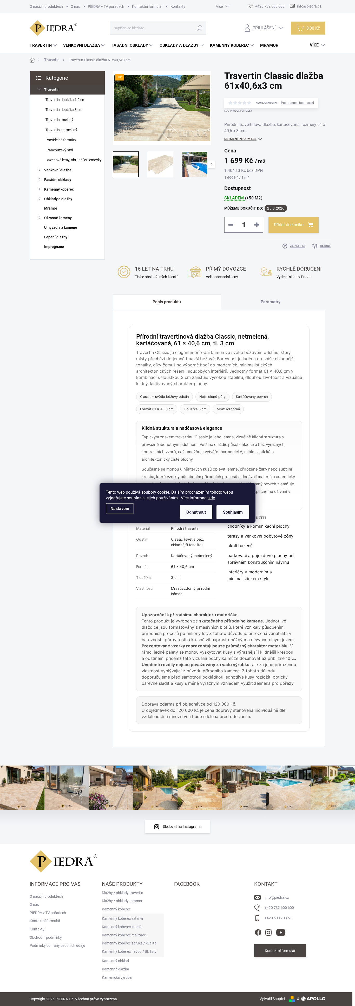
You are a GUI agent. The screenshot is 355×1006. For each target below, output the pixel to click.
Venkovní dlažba (57, 170)
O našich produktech (46, 6)
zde (211, 497)
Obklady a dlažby (58, 199)
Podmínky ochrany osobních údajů (57, 945)
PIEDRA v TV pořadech (106, 6)
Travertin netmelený (61, 130)
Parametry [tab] (270, 301)
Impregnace (54, 247)
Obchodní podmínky (46, 937)
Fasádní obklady (57, 180)
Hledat (199, 28)
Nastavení (119, 508)
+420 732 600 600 (279, 908)
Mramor (50, 208)
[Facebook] (258, 931)
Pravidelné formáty (60, 140)
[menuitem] (44, 45)
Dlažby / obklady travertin (122, 893)
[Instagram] (268, 931)
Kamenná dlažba (115, 969)
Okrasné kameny (58, 218)
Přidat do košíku (289, 224)
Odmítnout (196, 512)
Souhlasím (233, 512)
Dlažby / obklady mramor (122, 901)
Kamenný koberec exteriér (122, 918)
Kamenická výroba (117, 977)
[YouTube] (281, 931)
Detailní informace (240, 139)
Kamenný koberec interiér (122, 927)
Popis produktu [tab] (167, 301)
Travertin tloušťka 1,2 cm (65, 100)
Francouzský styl (59, 150)
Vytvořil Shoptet (272, 999)
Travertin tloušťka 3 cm (63, 110)
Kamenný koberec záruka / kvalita (129, 943)
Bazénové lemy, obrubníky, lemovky (73, 160)
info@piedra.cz (277, 897)
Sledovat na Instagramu (182, 826)
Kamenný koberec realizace (124, 935)
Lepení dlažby (55, 237)
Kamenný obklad (115, 961)
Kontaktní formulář (147, 6)
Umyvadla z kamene (60, 227)
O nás (75, 6)
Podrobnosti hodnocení (297, 103)
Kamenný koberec (59, 189)
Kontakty (177, 6)
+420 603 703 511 (279, 918)
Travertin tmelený (59, 120)
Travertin (52, 90)
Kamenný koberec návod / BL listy (129, 951)
